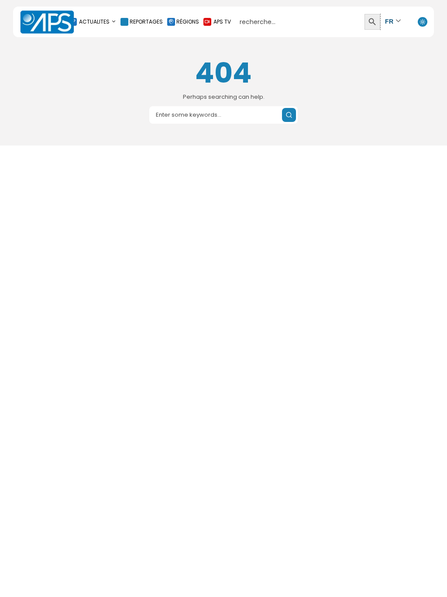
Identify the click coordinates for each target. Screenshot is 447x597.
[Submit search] (289, 115)
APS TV (222, 21)
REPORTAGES (146, 21)
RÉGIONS (187, 21)
